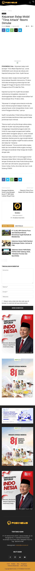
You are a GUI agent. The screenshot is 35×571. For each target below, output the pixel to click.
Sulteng (10, 10)
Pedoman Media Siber (13, 565)
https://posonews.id (17, 215)
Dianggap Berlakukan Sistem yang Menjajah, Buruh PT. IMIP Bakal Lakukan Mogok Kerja (8, 193)
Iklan (18, 564)
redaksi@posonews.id (22, 545)
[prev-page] (3, 260)
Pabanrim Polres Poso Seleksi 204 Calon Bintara (25, 191)
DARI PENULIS (19, 226)
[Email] (16, 30)
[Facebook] (3, 30)
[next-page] (6, 260)
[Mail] (20, 557)
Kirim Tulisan (24, 565)
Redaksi (8, 26)
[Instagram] (15, 557)
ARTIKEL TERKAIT (8, 226)
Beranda (4, 10)
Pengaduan (24, 564)
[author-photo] (17, 210)
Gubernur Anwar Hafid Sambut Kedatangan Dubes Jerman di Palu (22, 243)
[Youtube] (25, 557)
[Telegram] (20, 30)
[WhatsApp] (12, 30)
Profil (8, 564)
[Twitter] (8, 30)
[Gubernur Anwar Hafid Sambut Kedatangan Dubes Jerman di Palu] (6, 243)
